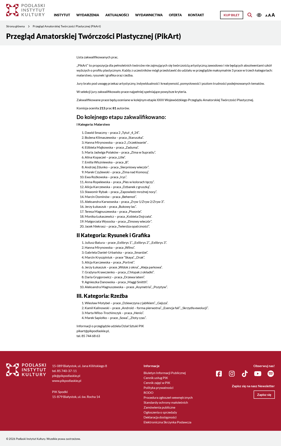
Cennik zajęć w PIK (157, 383)
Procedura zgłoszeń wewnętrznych (168, 397)
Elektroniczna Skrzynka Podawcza (167, 422)
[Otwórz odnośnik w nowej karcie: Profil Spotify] (271, 373)
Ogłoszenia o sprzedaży (160, 412)
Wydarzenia (87, 15)
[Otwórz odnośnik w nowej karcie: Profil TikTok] (245, 373)
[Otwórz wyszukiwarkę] (250, 15)
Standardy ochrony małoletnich (166, 402)
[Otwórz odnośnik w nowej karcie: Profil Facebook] (219, 373)
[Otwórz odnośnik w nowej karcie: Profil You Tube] (258, 373)
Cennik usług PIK (156, 378)
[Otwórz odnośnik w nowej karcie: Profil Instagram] (232, 373)
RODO (148, 392)
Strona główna (15, 26)
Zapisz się (264, 394)
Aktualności (117, 15)
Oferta (175, 15)
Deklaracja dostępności (160, 417)
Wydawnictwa (149, 15)
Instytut (62, 15)
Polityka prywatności (158, 387)
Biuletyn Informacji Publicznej (165, 373)
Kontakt (196, 15)
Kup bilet (232, 15)
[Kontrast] (259, 15)
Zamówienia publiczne (159, 407)
